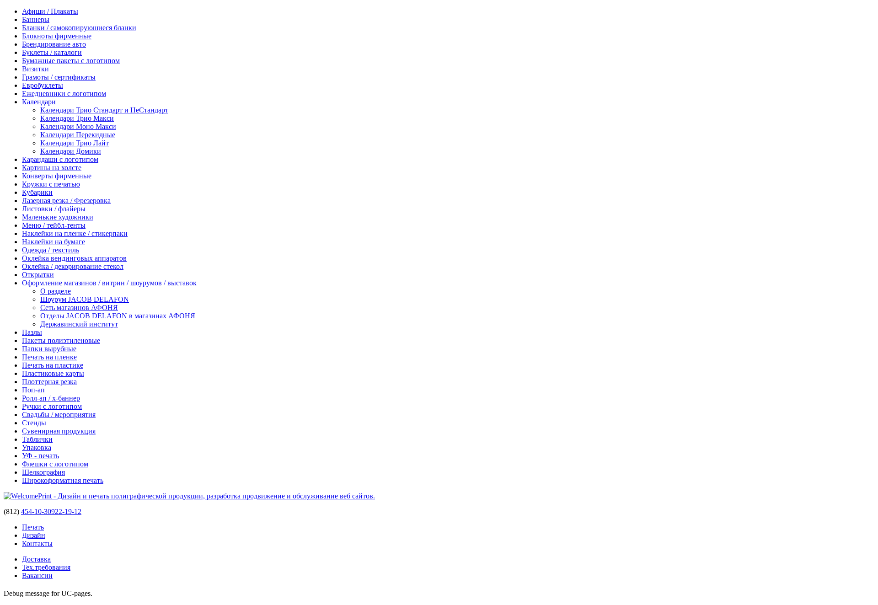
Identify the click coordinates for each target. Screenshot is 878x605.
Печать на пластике (52, 365)
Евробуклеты (42, 85)
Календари (39, 102)
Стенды (34, 423)
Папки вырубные (49, 349)
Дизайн (33, 535)
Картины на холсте (51, 167)
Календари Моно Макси (78, 126)
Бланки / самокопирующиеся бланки (79, 28)
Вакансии (37, 575)
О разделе (55, 291)
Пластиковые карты (53, 373)
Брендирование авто (54, 44)
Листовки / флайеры (54, 209)
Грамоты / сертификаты (59, 77)
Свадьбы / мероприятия (59, 414)
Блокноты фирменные (56, 36)
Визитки (35, 69)
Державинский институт (79, 324)
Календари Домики (70, 151)
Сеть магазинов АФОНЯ (79, 307)
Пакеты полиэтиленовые (61, 340)
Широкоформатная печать (62, 480)
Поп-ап (33, 390)
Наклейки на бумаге (53, 242)
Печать (33, 527)
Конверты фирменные (56, 176)
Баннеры (35, 19)
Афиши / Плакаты (50, 11)
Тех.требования (46, 567)
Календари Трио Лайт (74, 143)
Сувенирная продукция (59, 431)
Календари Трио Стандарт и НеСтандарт (104, 110)
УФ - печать (40, 456)
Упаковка (36, 447)
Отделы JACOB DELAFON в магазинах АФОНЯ (117, 316)
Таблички (37, 439)
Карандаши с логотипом (60, 159)
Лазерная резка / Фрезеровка (66, 200)
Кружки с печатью (51, 184)
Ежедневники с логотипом (64, 93)
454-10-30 (36, 511)
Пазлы (32, 332)
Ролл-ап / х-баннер (51, 398)
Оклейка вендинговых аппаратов (74, 258)
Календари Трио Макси (77, 118)
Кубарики (37, 192)
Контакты (37, 543)
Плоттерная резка (49, 381)
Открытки (38, 274)
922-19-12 (66, 511)
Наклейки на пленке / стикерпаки (75, 233)
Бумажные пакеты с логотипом (71, 60)
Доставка (36, 559)
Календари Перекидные (77, 135)
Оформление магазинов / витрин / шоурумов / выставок (109, 283)
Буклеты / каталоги (52, 52)
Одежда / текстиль (50, 250)
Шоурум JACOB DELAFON (84, 299)
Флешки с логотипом (55, 464)
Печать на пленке (49, 357)
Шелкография (43, 472)
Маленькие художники (57, 217)
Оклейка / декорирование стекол (72, 266)
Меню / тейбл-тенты (54, 225)
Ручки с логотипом (52, 406)
